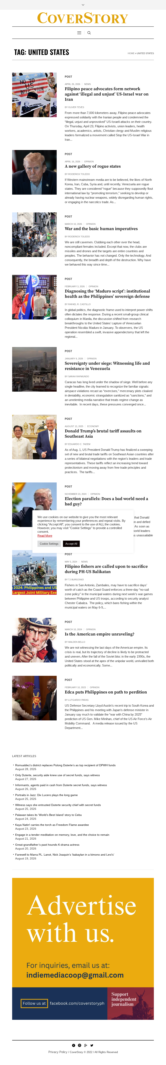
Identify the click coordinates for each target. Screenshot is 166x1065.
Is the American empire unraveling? (99, 634)
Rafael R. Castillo (79, 304)
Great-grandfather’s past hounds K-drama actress (47, 844)
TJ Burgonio (76, 579)
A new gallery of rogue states (93, 166)
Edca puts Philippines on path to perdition (106, 692)
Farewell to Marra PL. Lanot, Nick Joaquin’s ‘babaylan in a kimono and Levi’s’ (64, 854)
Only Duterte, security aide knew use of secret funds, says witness (57, 775)
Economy (93, 426)
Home (131, 53)
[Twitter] (91, 1045)
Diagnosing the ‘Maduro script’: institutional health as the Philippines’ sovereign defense (107, 294)
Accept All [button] (71, 543)
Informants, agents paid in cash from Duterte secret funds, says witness (61, 785)
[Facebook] (73, 1045)
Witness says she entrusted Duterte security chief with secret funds (58, 805)
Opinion (89, 161)
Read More (44, 535)
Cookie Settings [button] (49, 543)
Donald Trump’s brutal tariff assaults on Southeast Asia (103, 434)
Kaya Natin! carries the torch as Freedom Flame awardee (52, 824)
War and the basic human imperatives (101, 228)
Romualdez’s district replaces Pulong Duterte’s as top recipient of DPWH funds (65, 765)
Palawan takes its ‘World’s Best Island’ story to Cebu (48, 814)
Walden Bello (76, 642)
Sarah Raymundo (78, 376)
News (87, 84)
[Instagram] (79, 1045)
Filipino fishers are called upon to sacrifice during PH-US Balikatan (106, 569)
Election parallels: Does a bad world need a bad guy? (106, 501)
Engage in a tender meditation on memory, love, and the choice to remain (62, 834)
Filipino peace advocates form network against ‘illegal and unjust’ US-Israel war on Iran (107, 94)
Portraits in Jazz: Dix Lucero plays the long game (46, 795)
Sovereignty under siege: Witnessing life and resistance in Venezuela (107, 366)
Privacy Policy (57, 1052)
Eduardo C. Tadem (79, 444)
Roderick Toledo (79, 174)
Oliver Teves (76, 107)
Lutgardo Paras (78, 700)
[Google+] (85, 1045)
